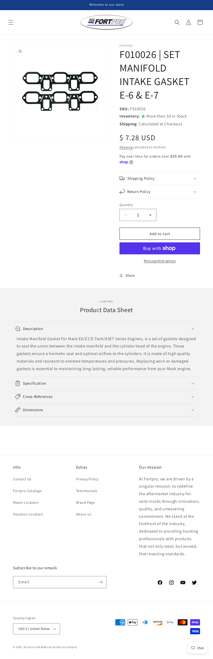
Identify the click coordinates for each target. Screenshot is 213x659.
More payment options (160, 261)
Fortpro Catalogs (27, 490)
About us (83, 514)
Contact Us (22, 479)
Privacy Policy (87, 479)
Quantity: (126, 205)
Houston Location (28, 514)
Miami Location (25, 502)
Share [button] (130, 275)
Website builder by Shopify (59, 647)
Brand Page (85, 502)
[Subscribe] (100, 582)
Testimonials (86, 490)
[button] (11, 22)
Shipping (126, 147)
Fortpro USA (32, 647)
